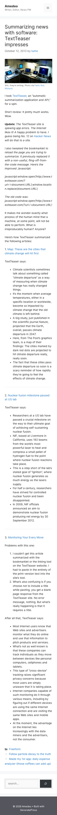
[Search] (45, 784)
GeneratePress (28, 810)
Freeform (15, 749)
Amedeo (11, 6)
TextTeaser (19, 95)
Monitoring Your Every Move (26, 537)
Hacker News (42, 136)
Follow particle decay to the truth (30, 754)
